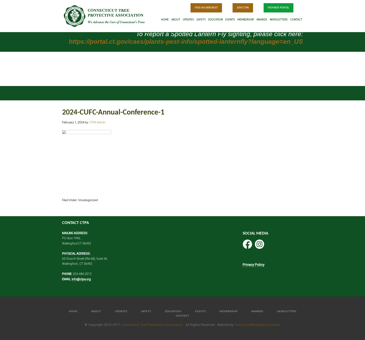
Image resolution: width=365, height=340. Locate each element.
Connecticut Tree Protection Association (152, 324)
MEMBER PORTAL (278, 7)
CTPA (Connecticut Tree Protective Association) (109, 16)
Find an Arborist (206, 7)
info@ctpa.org (81, 279)
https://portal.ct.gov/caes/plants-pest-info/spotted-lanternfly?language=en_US (186, 41)
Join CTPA (243, 7)
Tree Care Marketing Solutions (258, 324)
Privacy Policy (253, 264)
